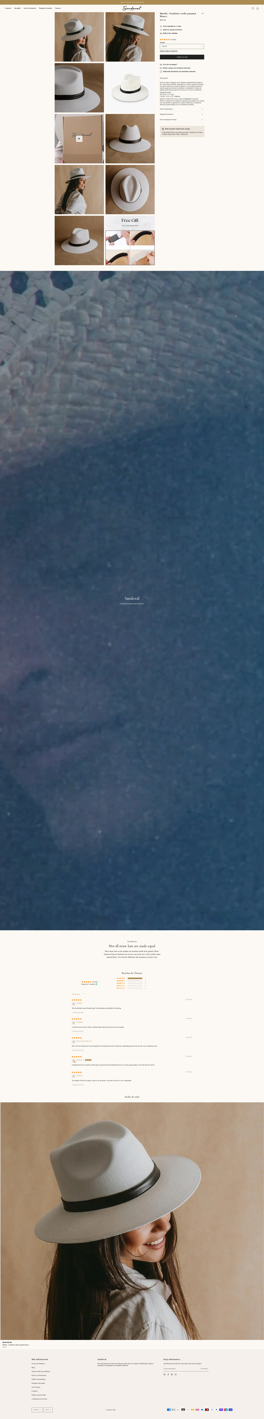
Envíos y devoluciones (39, 1375)
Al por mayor (36, 1387)
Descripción (164, 78)
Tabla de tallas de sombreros (169, 51)
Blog (33, 1367)
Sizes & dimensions (166, 109)
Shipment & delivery (166, 114)
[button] (165, 39)
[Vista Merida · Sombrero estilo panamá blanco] (79, 138)
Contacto (34, 1391)
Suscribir (204, 1368)
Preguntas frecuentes (38, 1383)
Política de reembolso (38, 1379)
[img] (77, 1000)
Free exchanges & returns (168, 119)
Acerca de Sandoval (38, 1363)
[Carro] (257, 8)
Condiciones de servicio (39, 1399)
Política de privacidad (39, 1395)
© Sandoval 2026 (110, 1410)
